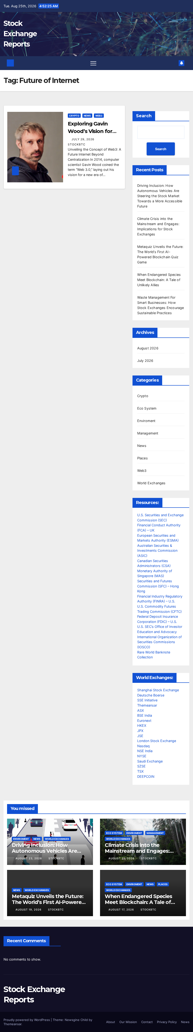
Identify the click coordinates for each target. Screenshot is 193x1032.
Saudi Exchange (150, 761)
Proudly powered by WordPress (27, 1020)
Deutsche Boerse (150, 695)
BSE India (144, 715)
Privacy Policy (167, 1022)
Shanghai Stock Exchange (158, 690)
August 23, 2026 (29, 858)
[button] (174, 63)
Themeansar (147, 705)
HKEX (141, 725)
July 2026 (145, 361)
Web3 (98, 115)
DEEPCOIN (145, 776)
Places (142, 458)
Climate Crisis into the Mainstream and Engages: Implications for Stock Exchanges (137, 854)
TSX (140, 771)
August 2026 (147, 348)
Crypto (74, 115)
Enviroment (146, 421)
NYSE (141, 756)
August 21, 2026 (122, 858)
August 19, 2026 (29, 909)
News (87, 115)
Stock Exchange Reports (20, 33)
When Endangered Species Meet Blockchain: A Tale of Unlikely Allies (159, 280)
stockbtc (56, 858)
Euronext (144, 721)
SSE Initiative (147, 700)
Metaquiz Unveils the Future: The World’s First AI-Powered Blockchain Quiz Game (48, 902)
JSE (140, 736)
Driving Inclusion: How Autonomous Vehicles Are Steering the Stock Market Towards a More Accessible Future (159, 196)
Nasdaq (143, 746)
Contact (147, 1022)
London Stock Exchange (156, 741)
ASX (140, 710)
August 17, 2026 (122, 909)
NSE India (145, 751)
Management (147, 433)
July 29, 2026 (83, 139)
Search (144, 115)
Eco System (147, 408)
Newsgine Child (76, 1020)
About (110, 1022)
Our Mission (128, 1022)
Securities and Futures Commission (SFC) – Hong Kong (158, 586)
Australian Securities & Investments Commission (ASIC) (157, 550)
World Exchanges (151, 483)
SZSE (141, 766)
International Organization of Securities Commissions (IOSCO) (159, 642)
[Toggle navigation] (93, 63)
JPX (140, 731)
